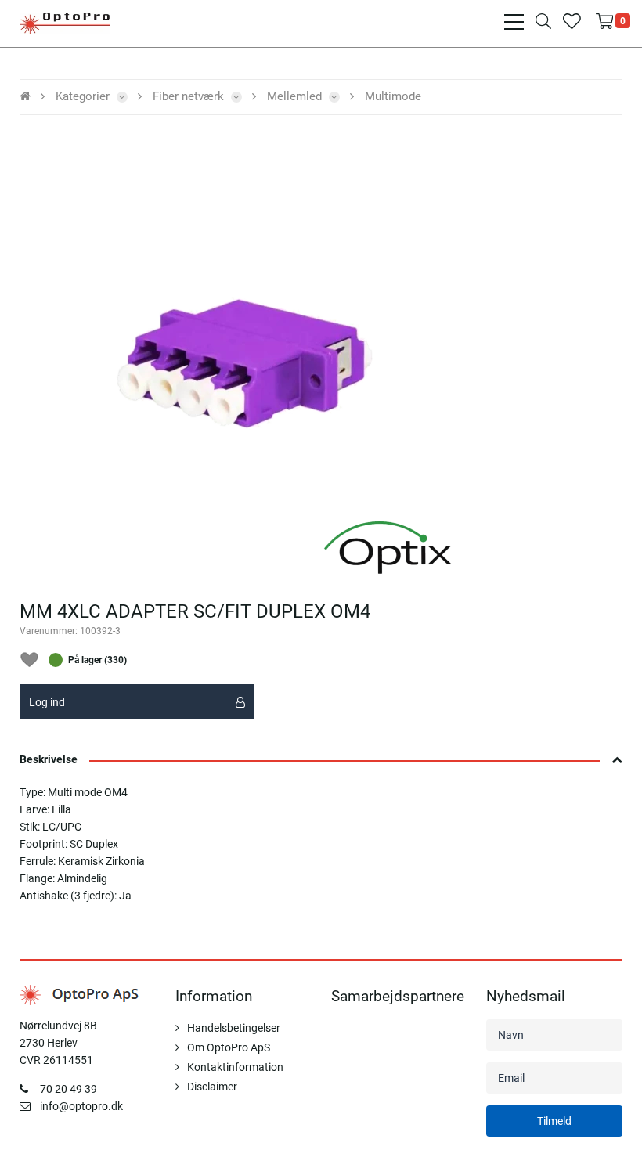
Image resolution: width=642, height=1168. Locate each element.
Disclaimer (212, 1086)
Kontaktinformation (235, 1067)
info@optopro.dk (81, 1106)
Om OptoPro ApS (228, 1047)
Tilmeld (554, 1121)
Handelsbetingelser (233, 1028)
